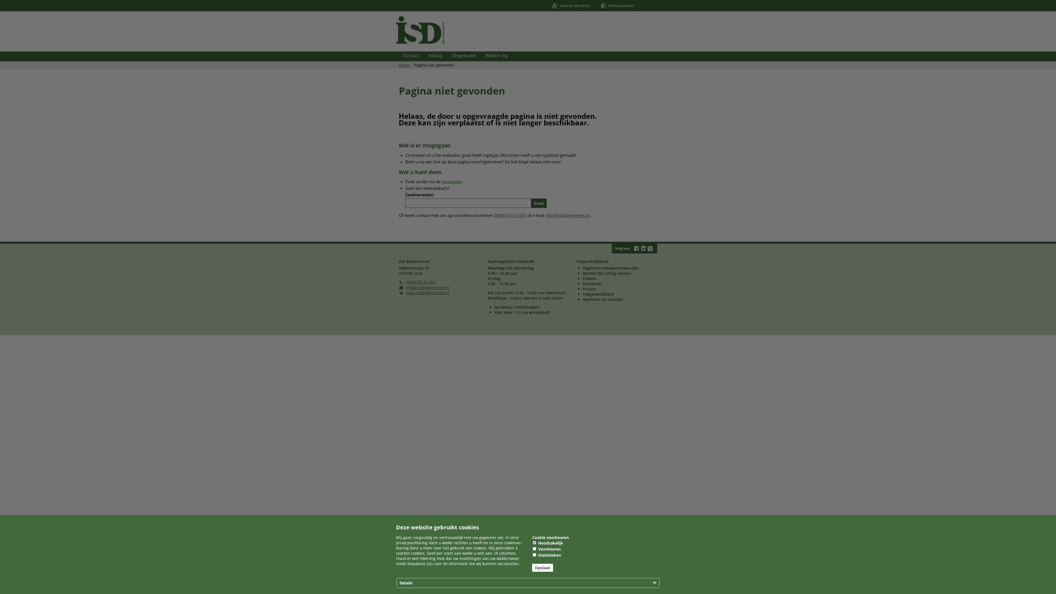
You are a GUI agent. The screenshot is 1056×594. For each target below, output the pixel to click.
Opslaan (542, 567)
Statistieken (549, 555)
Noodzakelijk (550, 543)
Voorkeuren (549, 549)
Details (406, 582)
